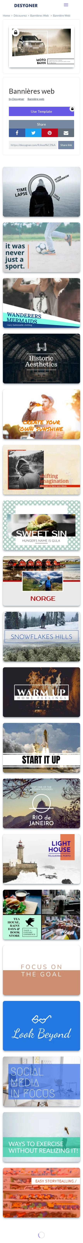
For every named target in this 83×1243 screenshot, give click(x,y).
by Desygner (16, 99)
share (41, 124)
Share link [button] (66, 145)
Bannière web (61, 15)
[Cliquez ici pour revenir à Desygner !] (26, 8)
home (6, 15)
